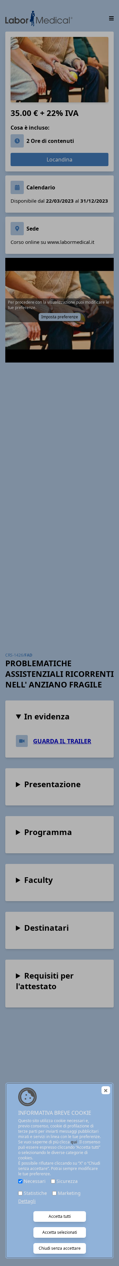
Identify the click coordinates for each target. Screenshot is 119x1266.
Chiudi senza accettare (60, 1248)
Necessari (35, 1181)
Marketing (69, 1193)
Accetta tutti (60, 1216)
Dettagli (27, 1201)
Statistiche (35, 1193)
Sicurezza (67, 1181)
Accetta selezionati (59, 1232)
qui (74, 1142)
